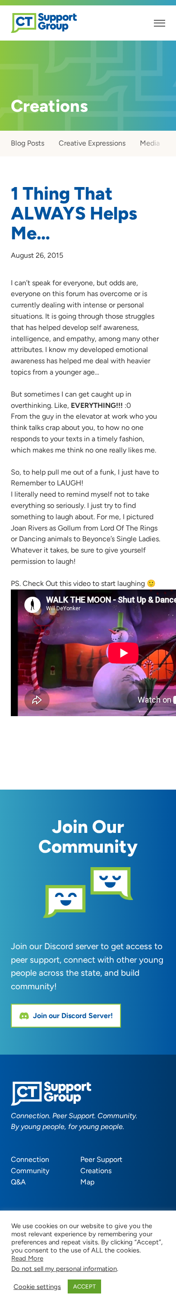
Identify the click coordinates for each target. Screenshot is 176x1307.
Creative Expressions (92, 143)
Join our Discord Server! (73, 1015)
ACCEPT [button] (84, 1286)
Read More (27, 1258)
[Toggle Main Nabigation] (159, 23)
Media (150, 143)
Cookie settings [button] (37, 1287)
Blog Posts (27, 143)
